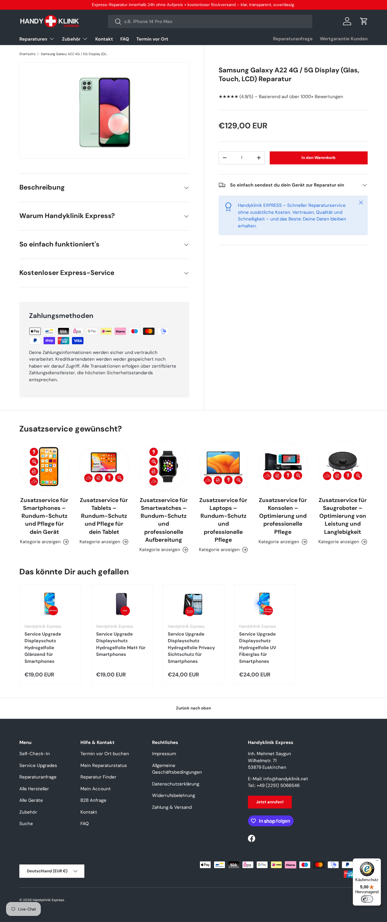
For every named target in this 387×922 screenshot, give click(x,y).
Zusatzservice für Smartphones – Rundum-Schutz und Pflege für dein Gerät (44, 516)
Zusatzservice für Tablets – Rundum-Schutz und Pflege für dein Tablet (104, 516)
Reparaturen (33, 39)
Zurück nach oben (193, 708)
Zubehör (71, 39)
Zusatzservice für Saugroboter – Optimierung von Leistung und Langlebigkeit (343, 516)
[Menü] (377, 862)
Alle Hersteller (34, 789)
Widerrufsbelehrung (173, 795)
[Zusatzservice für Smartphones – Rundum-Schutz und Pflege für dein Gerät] (44, 466)
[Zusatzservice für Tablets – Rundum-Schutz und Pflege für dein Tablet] (103, 466)
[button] (364, 21)
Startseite (27, 54)
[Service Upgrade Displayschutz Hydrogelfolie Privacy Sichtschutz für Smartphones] (194, 604)
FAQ (124, 39)
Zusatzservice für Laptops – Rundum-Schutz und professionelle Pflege (223, 520)
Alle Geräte (31, 800)
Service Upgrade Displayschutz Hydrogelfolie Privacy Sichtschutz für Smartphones (191, 647)
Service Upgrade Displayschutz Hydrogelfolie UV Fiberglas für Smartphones (257, 647)
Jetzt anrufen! (270, 802)
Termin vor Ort (152, 39)
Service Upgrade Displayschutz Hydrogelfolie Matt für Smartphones (120, 644)
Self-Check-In (34, 754)
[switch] (367, 899)
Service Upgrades (38, 765)
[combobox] (210, 21)
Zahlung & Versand (172, 807)
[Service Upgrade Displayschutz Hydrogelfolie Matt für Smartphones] (122, 604)
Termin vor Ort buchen (104, 754)
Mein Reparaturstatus (103, 765)
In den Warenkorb (318, 157)
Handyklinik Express (48, 900)
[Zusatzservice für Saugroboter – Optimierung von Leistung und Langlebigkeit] (342, 466)
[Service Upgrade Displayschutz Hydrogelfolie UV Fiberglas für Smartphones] (265, 604)
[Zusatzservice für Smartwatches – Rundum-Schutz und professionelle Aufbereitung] (163, 466)
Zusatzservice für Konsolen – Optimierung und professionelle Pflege (283, 516)
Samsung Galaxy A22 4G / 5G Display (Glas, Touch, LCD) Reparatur (75, 54)
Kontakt (104, 39)
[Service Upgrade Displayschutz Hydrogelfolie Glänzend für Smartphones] (50, 604)
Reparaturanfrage (293, 39)
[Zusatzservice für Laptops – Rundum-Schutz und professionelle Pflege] (223, 466)
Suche (26, 824)
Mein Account (95, 789)
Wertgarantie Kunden (344, 39)
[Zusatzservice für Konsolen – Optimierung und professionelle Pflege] (282, 466)
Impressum (164, 754)
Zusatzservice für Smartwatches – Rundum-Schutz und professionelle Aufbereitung (164, 520)
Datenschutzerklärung (175, 784)
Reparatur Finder (98, 777)
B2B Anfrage (93, 800)
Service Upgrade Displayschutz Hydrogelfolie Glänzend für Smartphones (42, 647)
